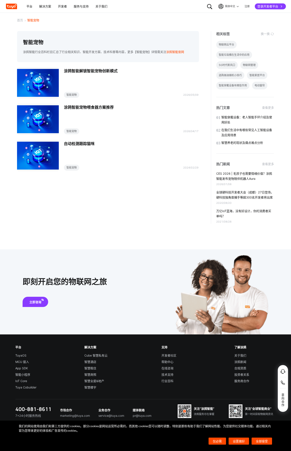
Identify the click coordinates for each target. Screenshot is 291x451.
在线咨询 (167, 368)
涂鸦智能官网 (175, 52)
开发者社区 (168, 355)
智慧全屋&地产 (94, 381)
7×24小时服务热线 (28, 415)
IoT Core (21, 381)
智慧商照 (90, 374)
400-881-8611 (33, 408)
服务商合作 (241, 381)
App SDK (21, 368)
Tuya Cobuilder (25, 387)
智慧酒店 (90, 362)
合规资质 (240, 368)
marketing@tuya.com (75, 415)
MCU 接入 (22, 362)
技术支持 (167, 374)
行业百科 (167, 381)
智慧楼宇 (90, 387)
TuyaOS (20, 355)
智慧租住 (90, 368)
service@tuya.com (111, 415)
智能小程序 (22, 374)
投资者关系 (241, 374)
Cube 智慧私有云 (96, 355)
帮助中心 (167, 362)
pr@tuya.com (142, 415)
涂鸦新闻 (240, 362)
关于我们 (240, 355)
